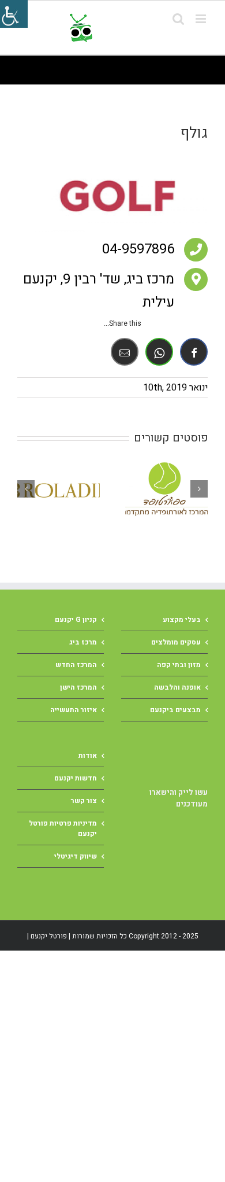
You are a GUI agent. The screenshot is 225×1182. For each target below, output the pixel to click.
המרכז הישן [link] (78, 687)
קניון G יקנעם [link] (76, 619)
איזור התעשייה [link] (73, 710)
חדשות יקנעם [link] (75, 778)
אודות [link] (87, 755)
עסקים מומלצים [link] (176, 642)
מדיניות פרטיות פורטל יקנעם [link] (63, 828)
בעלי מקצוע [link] (182, 619)
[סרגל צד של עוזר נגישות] (14, 14)
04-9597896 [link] (138, 249)
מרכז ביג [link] (83, 642)
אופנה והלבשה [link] (177, 687)
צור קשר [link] (84, 801)
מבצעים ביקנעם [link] (175, 710)
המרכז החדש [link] (76, 665)
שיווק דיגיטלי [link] (75, 856)
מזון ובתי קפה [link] (179, 665)
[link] (136, 28)
